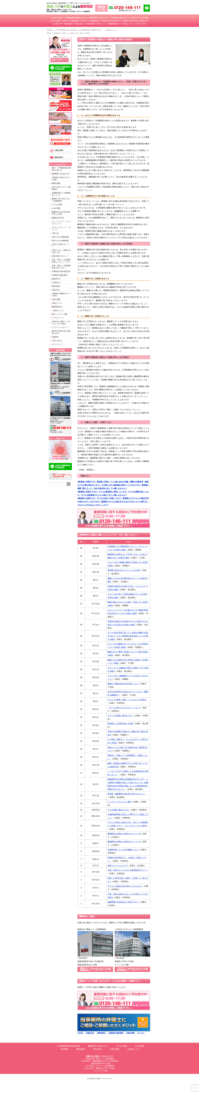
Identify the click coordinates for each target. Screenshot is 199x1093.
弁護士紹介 (97, 1049)
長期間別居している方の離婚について (123, 850)
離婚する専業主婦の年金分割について (123, 684)
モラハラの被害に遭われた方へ (120, 716)
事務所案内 (80, 1049)
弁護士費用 (114, 1049)
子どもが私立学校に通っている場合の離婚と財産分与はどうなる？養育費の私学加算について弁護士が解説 (128, 636)
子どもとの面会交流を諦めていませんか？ (125, 886)
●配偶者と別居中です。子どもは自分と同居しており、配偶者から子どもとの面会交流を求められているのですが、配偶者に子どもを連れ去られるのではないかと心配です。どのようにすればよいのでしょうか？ (113, 501)
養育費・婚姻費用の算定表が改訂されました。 (127, 794)
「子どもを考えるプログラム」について (124, 708)
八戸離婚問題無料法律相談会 (68, 1046)
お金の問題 (139, 1046)
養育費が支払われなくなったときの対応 (124, 570)
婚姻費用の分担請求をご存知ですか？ (123, 902)
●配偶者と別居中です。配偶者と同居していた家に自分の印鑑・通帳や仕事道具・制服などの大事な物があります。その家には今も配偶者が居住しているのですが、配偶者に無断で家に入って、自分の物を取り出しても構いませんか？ (113, 485)
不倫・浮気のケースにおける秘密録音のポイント (128, 870)
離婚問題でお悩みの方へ (98, 1046)
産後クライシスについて (118, 866)
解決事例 (64, 1049)
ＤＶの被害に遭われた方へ (119, 810)
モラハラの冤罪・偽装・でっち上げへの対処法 (127, 700)
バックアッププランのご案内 (120, 802)
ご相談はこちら (133, 1049)
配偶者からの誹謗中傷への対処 (120, 724)
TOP (75, 30)
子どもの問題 (121, 1046)
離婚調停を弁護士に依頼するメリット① (124, 842)
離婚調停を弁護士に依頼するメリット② (124, 834)
